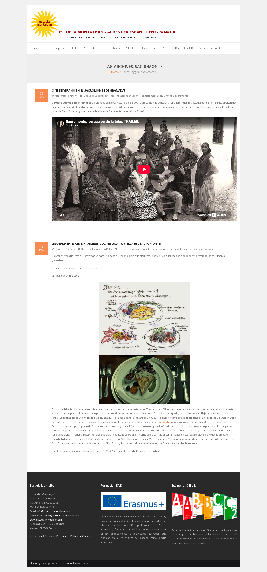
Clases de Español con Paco (99, 95)
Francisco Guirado (65, 249)
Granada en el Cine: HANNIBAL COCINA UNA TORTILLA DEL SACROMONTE (106, 244)
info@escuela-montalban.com (53, 511)
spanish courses (192, 249)
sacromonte (181, 95)
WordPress (82, 563)
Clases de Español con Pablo (97, 249)
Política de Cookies (80, 536)
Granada (169, 95)
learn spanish (160, 249)
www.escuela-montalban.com (46, 519)
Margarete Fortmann (66, 95)
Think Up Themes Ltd (51, 563)
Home (115, 72)
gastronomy (134, 249)
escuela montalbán (152, 95)
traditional (208, 249)
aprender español (130, 95)
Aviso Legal (36, 536)
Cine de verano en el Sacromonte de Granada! (88, 90)
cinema (122, 249)
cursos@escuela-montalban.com (61, 515)
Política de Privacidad (56, 536)
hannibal (147, 249)
